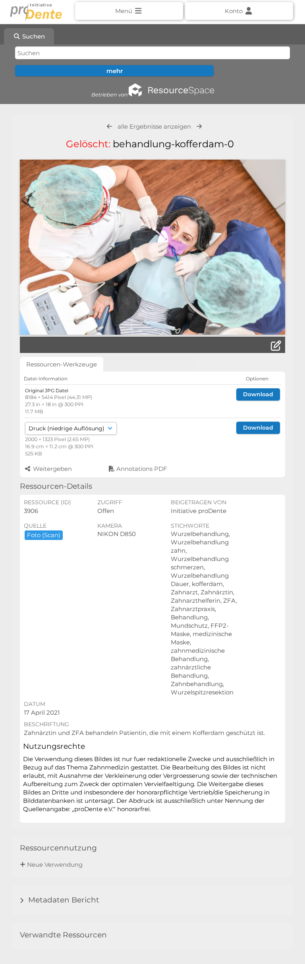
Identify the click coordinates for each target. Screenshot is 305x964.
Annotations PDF (141, 468)
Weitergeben (51, 468)
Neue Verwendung (55, 864)
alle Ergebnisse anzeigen (154, 126)
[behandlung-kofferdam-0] (152, 247)
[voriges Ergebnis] (109, 126)
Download (258, 394)
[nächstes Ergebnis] (199, 126)
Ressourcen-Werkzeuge (61, 364)
